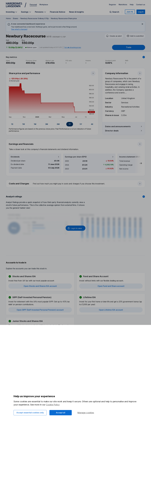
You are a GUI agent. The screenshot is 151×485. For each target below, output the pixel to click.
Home (8, 18)
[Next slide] (138, 163)
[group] (52, 124)
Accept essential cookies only (30, 412)
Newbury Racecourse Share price (64, 18)
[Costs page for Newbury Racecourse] (75, 184)
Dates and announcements (118, 126)
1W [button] (23, 124)
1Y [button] (70, 124)
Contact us (140, 5)
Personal (33, 5)
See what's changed (19, 29)
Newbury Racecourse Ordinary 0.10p (34, 18)
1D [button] (12, 124)
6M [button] (58, 124)
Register (112, 5)
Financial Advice (57, 12)
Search (115, 12)
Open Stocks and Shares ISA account (40, 286)
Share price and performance (24, 73)
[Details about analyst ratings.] (143, 196)
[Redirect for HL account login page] (75, 228)
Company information (116, 73)
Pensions (39, 12)
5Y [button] (81, 124)
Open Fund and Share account (111, 286)
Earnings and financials (21, 144)
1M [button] (35, 124)
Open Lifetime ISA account (111, 310)
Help (132, 5)
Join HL (129, 12)
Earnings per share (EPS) (76, 157)
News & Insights (76, 12)
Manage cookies (85, 412)
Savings (24, 12)
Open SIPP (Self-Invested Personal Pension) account (40, 310)
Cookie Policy (53, 404)
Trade (128, 47)
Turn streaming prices (72, 47)
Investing (10, 12)
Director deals (112, 130)
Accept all (60, 412)
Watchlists (123, 5)
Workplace (43, 5)
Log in (141, 12)
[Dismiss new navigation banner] (142, 24)
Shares (15, 18)
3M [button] (46, 124)
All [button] (92, 124)
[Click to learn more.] (143, 57)
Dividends (15, 157)
